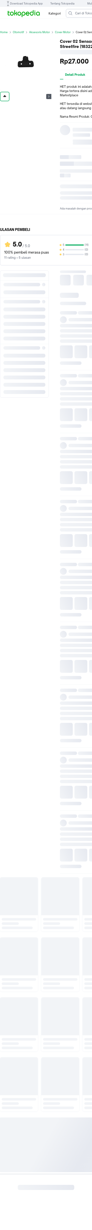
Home (4, 32)
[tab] (75, 74)
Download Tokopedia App (26, 3)
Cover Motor (63, 32)
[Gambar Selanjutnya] (48, 96)
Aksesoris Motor (39, 32)
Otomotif (18, 32)
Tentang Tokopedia (62, 3)
